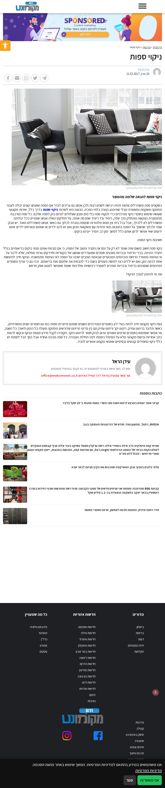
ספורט (43, 645)
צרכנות (147, 47)
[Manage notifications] (155, 692)
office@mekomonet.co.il (59, 375)
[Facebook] (98, 735)
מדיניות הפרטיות (148, 770)
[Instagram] (66, 735)
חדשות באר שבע (86, 651)
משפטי (43, 633)
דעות (141, 639)
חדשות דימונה (87, 658)
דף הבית (157, 47)
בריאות (140, 633)
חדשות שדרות (87, 689)
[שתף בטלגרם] (44, 78)
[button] (5, 45)
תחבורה (139, 741)
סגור (129, 780)
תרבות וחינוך (136, 753)
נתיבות (92, 701)
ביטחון (140, 627)
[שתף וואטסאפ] (26, 78)
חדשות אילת (88, 633)
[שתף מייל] (17, 78)
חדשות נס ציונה (87, 676)
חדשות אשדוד (87, 639)
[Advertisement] (117, 560)
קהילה (140, 728)
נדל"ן (44, 639)
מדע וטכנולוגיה (38, 627)
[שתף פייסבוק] (8, 78)
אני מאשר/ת (149, 780)
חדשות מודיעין (87, 670)
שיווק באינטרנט (135, 735)
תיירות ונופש (137, 747)
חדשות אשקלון (87, 645)
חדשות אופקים (87, 627)
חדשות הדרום (88, 664)
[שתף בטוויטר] (35, 78)
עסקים (43, 651)
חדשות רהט (89, 682)
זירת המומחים (136, 645)
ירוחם (92, 695)
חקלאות (139, 651)
